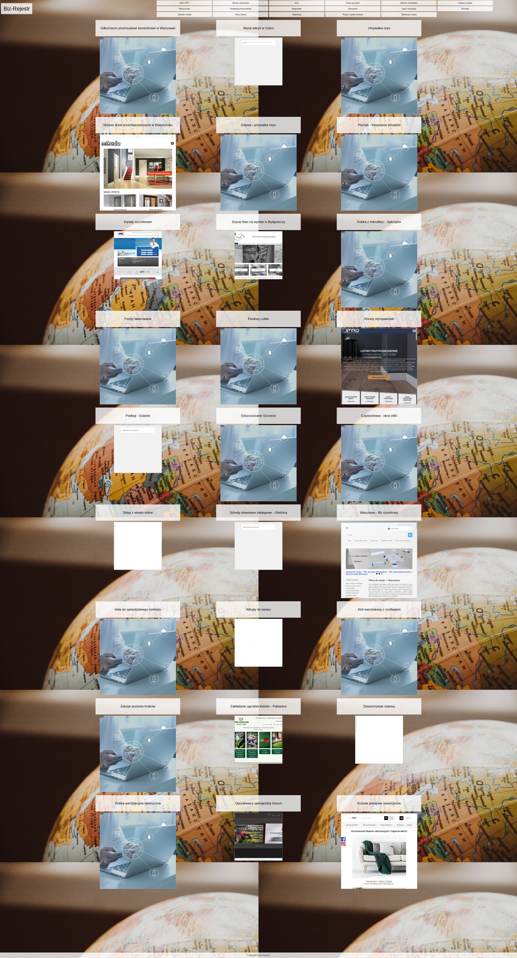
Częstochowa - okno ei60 (379, 415)
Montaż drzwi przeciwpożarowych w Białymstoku (137, 125)
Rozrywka (352, 9)
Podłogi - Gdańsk (138, 415)
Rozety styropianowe (379, 319)
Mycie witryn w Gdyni (258, 28)
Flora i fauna (240, 14)
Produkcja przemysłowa (240, 9)
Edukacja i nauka (409, 14)
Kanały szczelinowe (138, 222)
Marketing (296, 14)
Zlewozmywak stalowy (379, 706)
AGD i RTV (184, 3)
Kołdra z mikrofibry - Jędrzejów (379, 222)
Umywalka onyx (379, 28)
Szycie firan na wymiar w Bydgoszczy (258, 222)
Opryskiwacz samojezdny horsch (258, 803)
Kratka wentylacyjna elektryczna (138, 803)
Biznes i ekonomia (241, 3)
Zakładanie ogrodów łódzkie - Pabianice (258, 706)
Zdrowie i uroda (184, 14)
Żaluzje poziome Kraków (137, 706)
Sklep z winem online (138, 512)
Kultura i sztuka (465, 3)
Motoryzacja (184, 9)
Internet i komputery (409, 3)
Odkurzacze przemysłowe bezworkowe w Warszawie (137, 28)
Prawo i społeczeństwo (353, 14)
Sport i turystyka (409, 9)
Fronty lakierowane (137, 319)
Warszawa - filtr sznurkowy (379, 512)
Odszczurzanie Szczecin (258, 415)
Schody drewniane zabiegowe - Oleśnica (258, 512)
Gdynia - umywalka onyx (258, 125)
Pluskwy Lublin (258, 319)
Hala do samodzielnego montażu (138, 609)
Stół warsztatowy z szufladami (379, 609)
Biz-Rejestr (17, 9)
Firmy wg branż (353, 3)
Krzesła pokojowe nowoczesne (379, 803)
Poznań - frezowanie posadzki (379, 125)
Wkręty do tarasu (258, 609)
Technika (465, 9)
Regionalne (297, 9)
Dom (297, 3)
